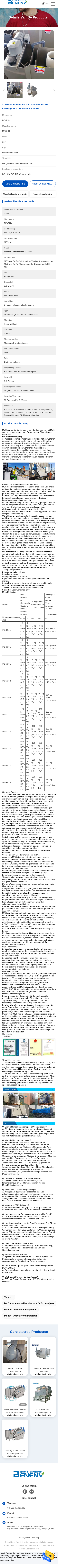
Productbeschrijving (42, 194)
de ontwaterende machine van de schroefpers (29, 1303)
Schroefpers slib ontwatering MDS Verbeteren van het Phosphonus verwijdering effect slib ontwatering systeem (43, 1411)
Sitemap (35, 1537)
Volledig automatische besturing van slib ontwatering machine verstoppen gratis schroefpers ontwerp (15, 1452)
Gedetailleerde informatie (15, 194)
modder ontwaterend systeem (20, 1309)
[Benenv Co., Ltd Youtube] (31, 1491)
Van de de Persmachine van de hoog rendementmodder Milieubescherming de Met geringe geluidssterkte (43, 1370)
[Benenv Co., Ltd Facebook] (24, 1491)
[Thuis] (29, 1477)
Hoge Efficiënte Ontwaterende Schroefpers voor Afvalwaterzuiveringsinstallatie (15, 1370)
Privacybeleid (24, 1537)
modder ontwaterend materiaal (20, 1316)
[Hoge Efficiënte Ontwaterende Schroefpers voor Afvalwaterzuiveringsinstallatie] (15, 1351)
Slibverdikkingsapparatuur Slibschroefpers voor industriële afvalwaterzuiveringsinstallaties (15, 1411)
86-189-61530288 (16, 1508)
